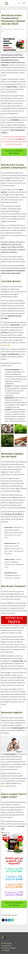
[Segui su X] (3, 920)
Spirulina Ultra (5, 345)
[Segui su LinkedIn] (9, 920)
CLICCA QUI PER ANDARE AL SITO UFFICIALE (14, 152)
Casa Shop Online (6, 29)
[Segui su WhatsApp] (12, 920)
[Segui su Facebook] (6, 920)
